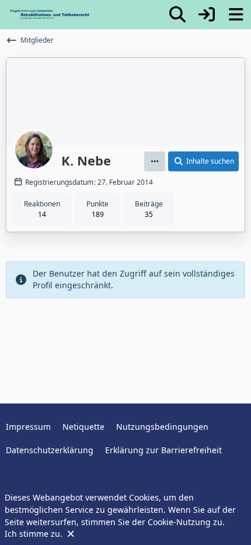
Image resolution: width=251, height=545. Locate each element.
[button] (154, 161)
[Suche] (177, 14)
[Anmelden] (206, 14)
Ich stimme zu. (35, 533)
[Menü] (235, 14)
